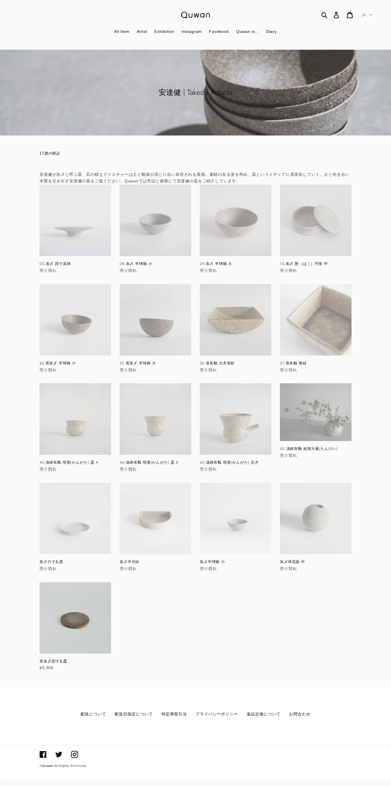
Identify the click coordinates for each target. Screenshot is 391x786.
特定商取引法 (174, 714)
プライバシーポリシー (217, 714)
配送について (93, 714)
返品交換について (264, 714)
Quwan (47, 765)
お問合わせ (299, 714)
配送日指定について (134, 714)
